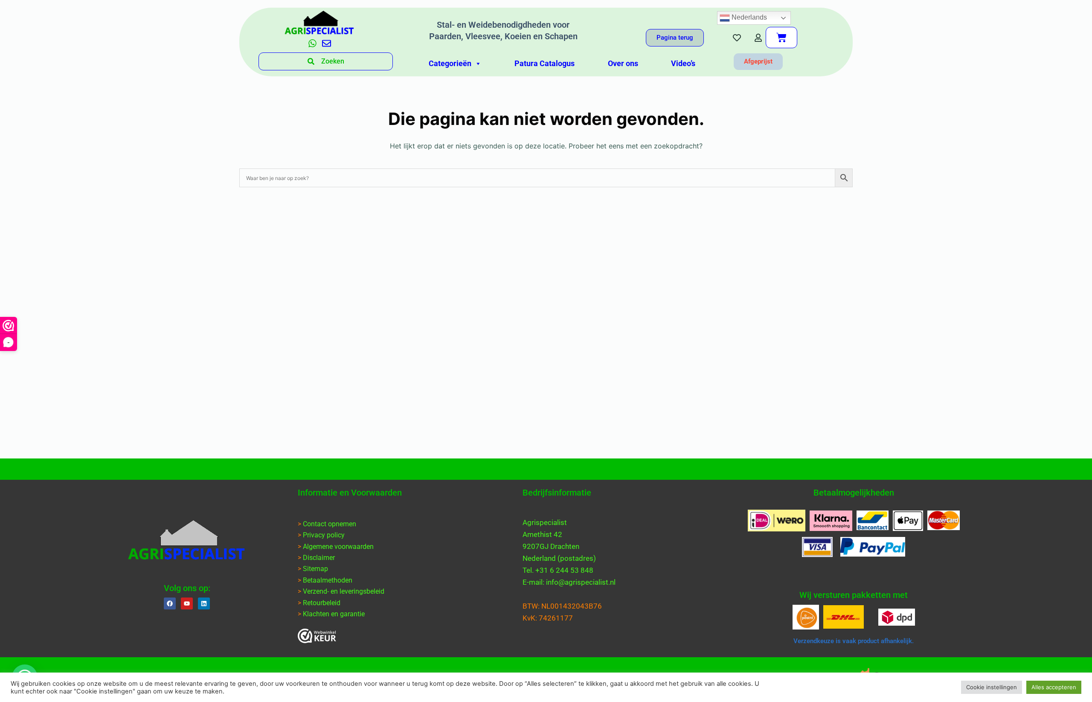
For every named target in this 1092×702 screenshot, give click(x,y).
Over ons (623, 63)
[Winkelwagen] (781, 37)
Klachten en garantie (334, 614)
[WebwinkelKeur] (317, 636)
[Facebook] (170, 603)
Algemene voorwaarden (338, 546)
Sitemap (315, 569)
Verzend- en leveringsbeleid (343, 591)
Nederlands (748, 17)
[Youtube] (187, 603)
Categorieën (450, 63)
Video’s (683, 63)
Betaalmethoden (327, 580)
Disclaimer (319, 558)
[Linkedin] (204, 603)
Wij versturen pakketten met (853, 595)
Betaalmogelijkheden (853, 492)
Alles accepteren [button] (1053, 687)
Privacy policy (324, 535)
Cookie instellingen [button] (991, 687)
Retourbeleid (321, 603)
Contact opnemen (329, 524)
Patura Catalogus (544, 63)
